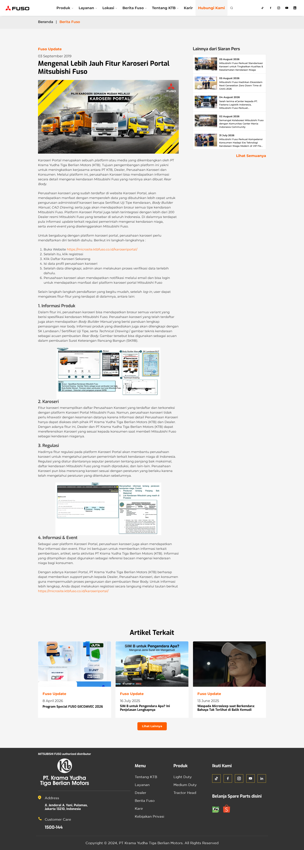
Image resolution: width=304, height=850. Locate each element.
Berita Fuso (145, 801)
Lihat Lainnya (152, 726)
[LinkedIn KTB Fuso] (295, 8)
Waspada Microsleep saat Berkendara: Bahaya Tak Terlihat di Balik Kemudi (226, 708)
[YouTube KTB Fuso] (250, 778)
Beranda (45, 22)
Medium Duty (185, 785)
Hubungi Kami (211, 8)
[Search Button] (231, 8)
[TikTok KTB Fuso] (262, 8)
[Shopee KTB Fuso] (228, 808)
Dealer (140, 793)
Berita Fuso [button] (133, 8)
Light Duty (182, 777)
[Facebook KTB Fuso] (271, 8)
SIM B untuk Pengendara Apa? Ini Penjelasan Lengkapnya (145, 708)
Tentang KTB (146, 777)
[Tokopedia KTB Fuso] (217, 808)
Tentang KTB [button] (164, 8)
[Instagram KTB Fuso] (279, 8)
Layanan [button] (86, 8)
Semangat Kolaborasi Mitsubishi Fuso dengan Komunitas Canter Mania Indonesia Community (241, 123)
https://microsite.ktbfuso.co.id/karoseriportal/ (102, 249)
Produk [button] (63, 8)
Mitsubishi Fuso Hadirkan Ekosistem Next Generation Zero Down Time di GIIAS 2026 (240, 85)
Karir (188, 8)
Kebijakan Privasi (149, 816)
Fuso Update (50, 49)
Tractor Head (184, 793)
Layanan (142, 785)
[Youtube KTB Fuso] (287, 8)
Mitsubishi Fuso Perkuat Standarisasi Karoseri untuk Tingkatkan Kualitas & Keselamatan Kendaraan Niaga (241, 66)
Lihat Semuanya (251, 156)
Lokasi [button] (108, 8)
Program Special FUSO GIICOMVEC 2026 (73, 706)
